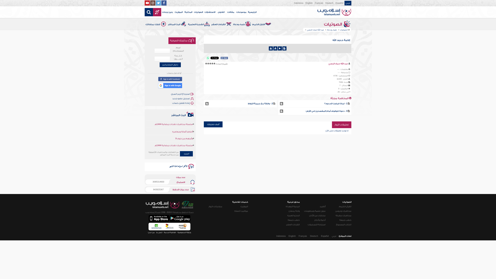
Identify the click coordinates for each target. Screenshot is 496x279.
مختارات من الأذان (317, 215)
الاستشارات (209, 12)
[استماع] (280, 48)
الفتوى (221, 12)
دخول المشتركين (170, 65)
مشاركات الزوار (215, 206)
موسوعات (241, 12)
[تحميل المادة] (275, 48)
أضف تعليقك (213, 124)
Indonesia (298, 3)
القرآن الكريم (258, 24)
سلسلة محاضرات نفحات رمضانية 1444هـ (173, 139)
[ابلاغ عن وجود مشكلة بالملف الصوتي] (271, 48)
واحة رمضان (294, 211)
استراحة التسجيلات (317, 224)
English (309, 3)
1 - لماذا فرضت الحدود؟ (335, 103)
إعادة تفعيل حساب (181, 103)
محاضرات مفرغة (343, 215)
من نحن (151, 232)
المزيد (186, 154)
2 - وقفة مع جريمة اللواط (260, 103)
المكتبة (188, 12)
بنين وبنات (167, 12)
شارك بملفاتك (152, 24)
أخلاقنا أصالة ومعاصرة (182, 125)
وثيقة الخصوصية (184, 232)
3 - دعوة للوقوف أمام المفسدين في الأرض (326, 111)
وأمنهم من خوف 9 (184, 132)
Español (339, 3)
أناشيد (323, 206)
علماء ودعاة (239, 24)
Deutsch (329, 3)
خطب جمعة (345, 220)
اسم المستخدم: (178, 49)
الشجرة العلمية (196, 24)
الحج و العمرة (293, 215)
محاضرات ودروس (343, 211)
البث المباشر (174, 24)
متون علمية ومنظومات (315, 211)
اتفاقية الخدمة (170, 232)
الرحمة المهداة (293, 206)
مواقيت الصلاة (241, 211)
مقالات (230, 12)
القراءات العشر (218, 24)
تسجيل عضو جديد (181, 98)
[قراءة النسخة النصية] (284, 48)
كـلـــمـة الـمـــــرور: (178, 57)
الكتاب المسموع (343, 224)
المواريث (179, 12)
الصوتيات (198, 12)
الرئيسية (252, 12)
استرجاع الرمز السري (180, 94)
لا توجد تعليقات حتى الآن (337, 131)
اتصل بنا (159, 232)
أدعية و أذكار (320, 220)
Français (319, 3)
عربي (348, 3)
